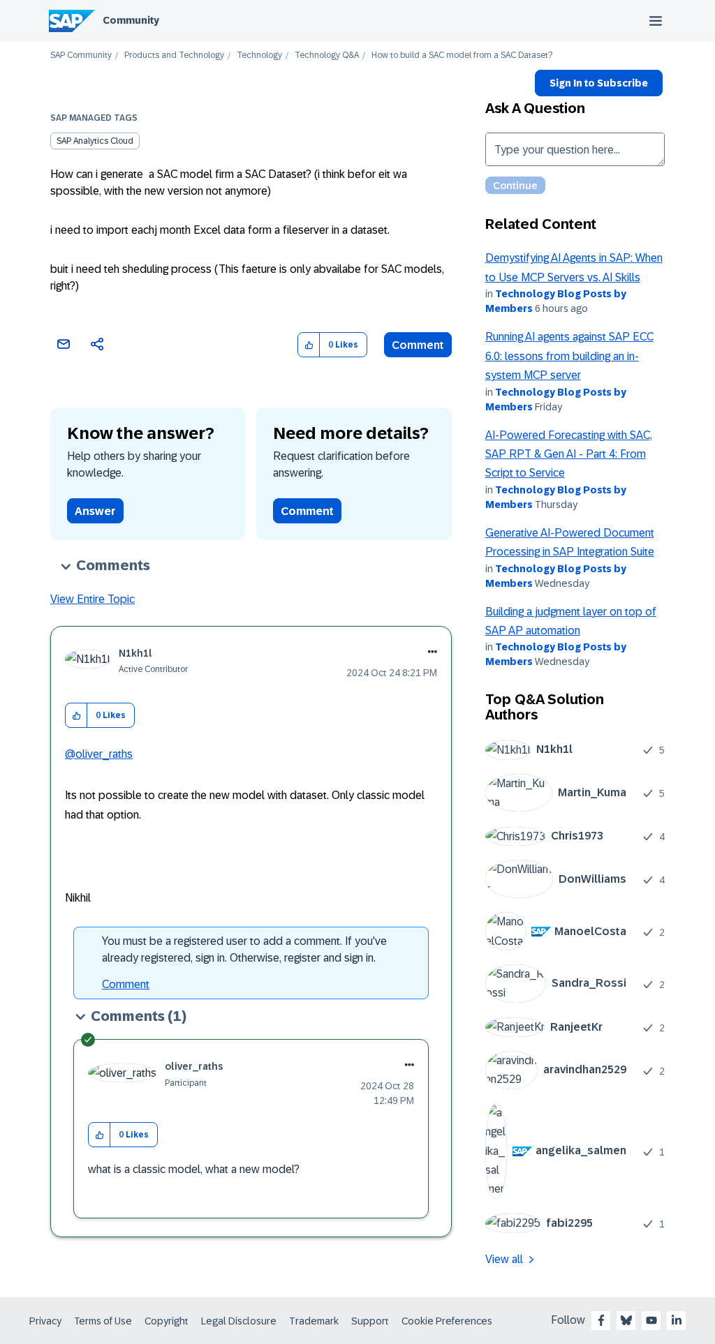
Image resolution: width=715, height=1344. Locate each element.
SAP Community (81, 55)
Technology (259, 55)
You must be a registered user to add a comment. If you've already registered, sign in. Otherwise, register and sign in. (244, 949)
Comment (418, 345)
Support (370, 1321)
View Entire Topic (92, 599)
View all (504, 1259)
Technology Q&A (327, 55)
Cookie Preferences (446, 1321)
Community (131, 20)
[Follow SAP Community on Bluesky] (626, 1320)
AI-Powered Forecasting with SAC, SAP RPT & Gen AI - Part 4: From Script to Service (568, 454)
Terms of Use (103, 1321)
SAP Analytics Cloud (95, 141)
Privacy (45, 1321)
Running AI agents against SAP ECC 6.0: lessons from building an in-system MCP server (569, 356)
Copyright (167, 1321)
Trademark (314, 1321)
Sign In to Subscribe (599, 83)
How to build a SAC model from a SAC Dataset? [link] (461, 55)
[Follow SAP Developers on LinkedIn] (676, 1320)
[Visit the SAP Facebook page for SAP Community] (601, 1320)
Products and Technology (174, 55)
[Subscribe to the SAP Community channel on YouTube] (651, 1320)
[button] (309, 345)
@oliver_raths (99, 754)
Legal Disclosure (239, 1321)
